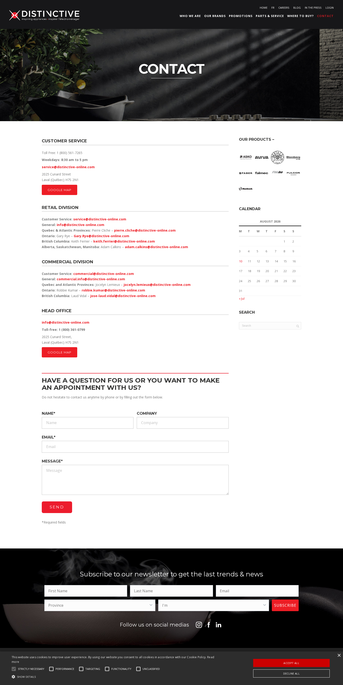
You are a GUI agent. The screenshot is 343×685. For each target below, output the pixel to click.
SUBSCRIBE (285, 605)
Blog (297, 7)
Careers (283, 7)
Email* (49, 437)
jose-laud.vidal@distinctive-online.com (123, 296)
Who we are (190, 16)
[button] (31, 669)
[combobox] (98, 605)
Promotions (240, 16)
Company (147, 413)
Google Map (59, 190)
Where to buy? (300, 16)
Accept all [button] (291, 663)
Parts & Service (270, 16)
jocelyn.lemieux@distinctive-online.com (157, 284)
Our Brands (215, 16)
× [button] (339, 655)
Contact (325, 16)
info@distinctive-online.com (80, 225)
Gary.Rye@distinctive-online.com (101, 236)
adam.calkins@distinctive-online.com (156, 247)
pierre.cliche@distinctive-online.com (145, 230)
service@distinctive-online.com (68, 167)
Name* (48, 413)
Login (330, 7)
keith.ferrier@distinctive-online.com (124, 241)
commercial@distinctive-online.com (103, 273)
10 (240, 261)
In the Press (313, 7)
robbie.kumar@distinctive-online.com (113, 290)
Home (263, 7)
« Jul (242, 298)
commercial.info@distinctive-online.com (91, 279)
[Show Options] (151, 605)
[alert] (171, 668)
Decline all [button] (291, 673)
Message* (52, 461)
